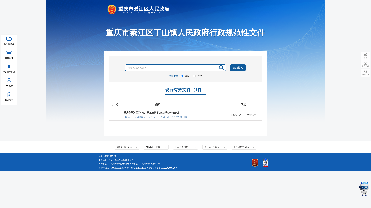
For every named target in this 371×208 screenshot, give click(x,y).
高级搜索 (238, 67)
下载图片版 (251, 115)
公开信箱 (365, 66)
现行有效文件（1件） (185, 89)
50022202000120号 (169, 168)
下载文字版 (236, 115)
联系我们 (103, 156)
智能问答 (365, 75)
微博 (365, 58)
